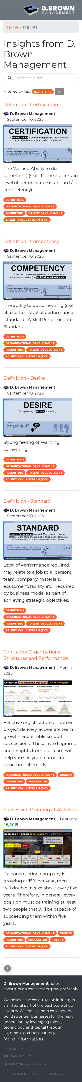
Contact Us (13, 1049)
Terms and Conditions (24, 1063)
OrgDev (66, 774)
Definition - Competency (31, 241)
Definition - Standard (27, 501)
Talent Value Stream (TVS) (27, 219)
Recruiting (14, 213)
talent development (45, 213)
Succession (37, 781)
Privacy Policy (17, 1056)
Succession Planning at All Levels (40, 810)
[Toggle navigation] (8, 10)
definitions (14, 199)
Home (12, 27)
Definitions (14, 459)
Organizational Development (30, 206)
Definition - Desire (24, 378)
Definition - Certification (30, 104)
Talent (58, 939)
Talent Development (45, 623)
